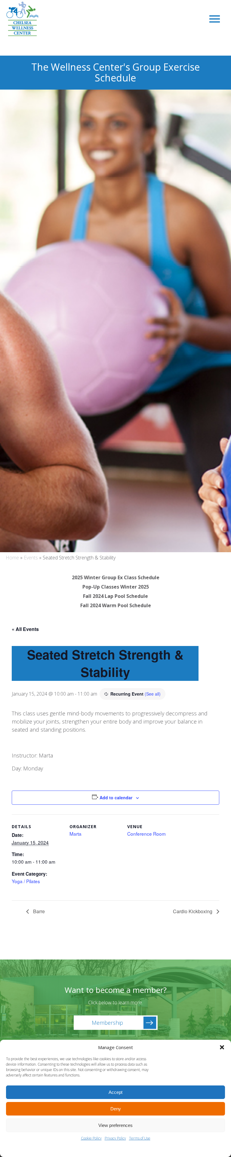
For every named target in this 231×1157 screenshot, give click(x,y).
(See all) (153, 694)
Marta (75, 833)
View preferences (115, 1125)
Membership (107, 1022)
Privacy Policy (115, 1138)
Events (31, 557)
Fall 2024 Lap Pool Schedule (115, 596)
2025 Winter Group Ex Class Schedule (115, 577)
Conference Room (146, 833)
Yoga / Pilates (26, 881)
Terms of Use (139, 1138)
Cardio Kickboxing (193, 911)
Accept (115, 1092)
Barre (38, 911)
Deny (115, 1108)
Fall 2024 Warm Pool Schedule (115, 605)
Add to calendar (116, 797)
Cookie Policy (91, 1138)
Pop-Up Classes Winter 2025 (115, 586)
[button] (222, 1047)
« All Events (25, 629)
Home (12, 557)
